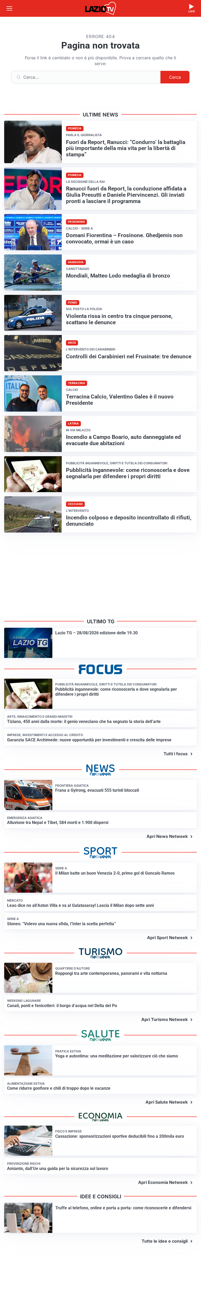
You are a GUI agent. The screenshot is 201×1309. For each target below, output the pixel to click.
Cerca (175, 77)
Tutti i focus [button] (176, 753)
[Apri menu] (9, 8)
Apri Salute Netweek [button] (167, 1102)
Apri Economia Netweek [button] (163, 1182)
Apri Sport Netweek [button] (167, 937)
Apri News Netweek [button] (167, 836)
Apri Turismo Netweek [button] (164, 1019)
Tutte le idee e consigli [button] (165, 1241)
